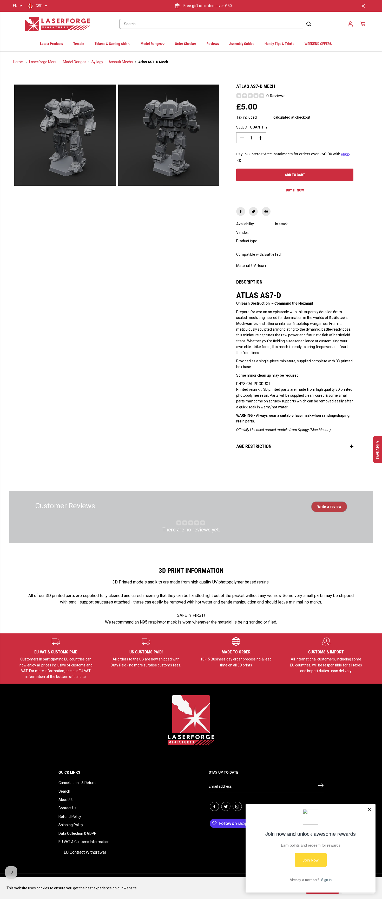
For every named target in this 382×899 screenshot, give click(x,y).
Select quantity (252, 127)
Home (18, 62)
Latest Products (51, 44)
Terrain (78, 44)
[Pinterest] (266, 211)
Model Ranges (151, 44)
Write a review (329, 506)
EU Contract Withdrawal (85, 852)
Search (64, 791)
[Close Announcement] (363, 6)
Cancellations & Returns (77, 783)
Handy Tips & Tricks (279, 44)
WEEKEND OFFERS (318, 44)
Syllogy (97, 62)
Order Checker (185, 44)
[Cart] (362, 24)
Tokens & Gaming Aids (111, 44)
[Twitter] (253, 211)
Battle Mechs (286, 241)
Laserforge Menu (43, 62)
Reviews (213, 44)
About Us (66, 800)
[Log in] (350, 24)
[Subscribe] (321, 786)
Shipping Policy (70, 825)
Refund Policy (69, 816)
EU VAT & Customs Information (83, 842)
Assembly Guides (241, 44)
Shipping (265, 117)
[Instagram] (237, 806)
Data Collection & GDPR (77, 833)
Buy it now (295, 190)
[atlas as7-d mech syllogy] (65, 135)
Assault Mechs (121, 62)
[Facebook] (240, 211)
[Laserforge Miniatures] (57, 24)
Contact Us (67, 808)
